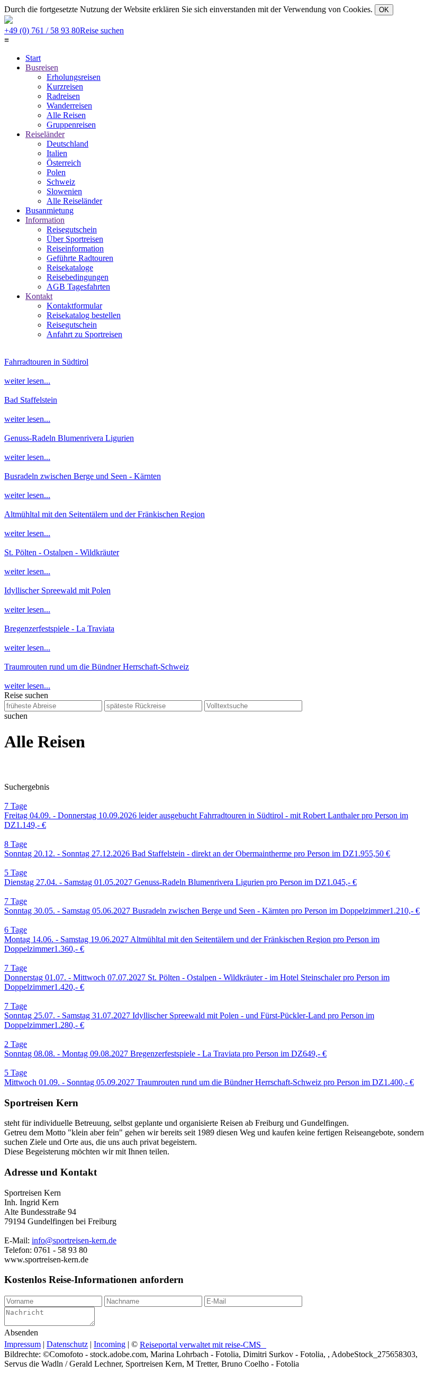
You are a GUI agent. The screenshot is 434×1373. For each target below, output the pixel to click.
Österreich (64, 162)
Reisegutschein (72, 229)
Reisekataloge (70, 267)
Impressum (22, 1344)
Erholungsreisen (74, 77)
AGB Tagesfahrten (78, 286)
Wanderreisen (69, 105)
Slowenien (64, 191)
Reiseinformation (75, 248)
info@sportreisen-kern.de (74, 1240)
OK (384, 10)
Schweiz (61, 181)
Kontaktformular (74, 305)
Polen (56, 172)
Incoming (109, 1344)
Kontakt (38, 296)
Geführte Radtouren (80, 258)
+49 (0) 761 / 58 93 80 (64, 30)
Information (45, 219)
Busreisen (41, 67)
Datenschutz (67, 1344)
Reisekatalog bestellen (84, 315)
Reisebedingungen (77, 277)
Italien (57, 153)
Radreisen (63, 96)
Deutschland (67, 143)
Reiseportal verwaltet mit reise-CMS (203, 1344)
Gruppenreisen (71, 124)
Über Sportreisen (75, 238)
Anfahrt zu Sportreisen (84, 334)
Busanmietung (49, 210)
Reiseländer (45, 134)
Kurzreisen (65, 86)
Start (33, 57)
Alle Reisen (66, 115)
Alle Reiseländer (74, 200)
